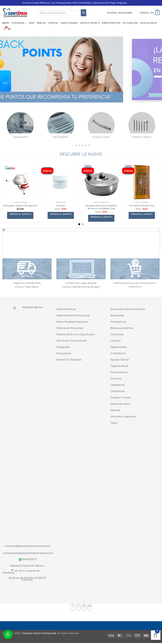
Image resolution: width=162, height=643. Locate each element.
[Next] (155, 231)
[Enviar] (83, 12)
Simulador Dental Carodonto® (20, 205)
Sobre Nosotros (111, 23)
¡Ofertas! (53, 23)
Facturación (130, 23)
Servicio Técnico (90, 23)
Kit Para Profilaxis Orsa (141, 205)
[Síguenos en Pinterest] (84, 607)
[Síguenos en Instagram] (78, 607)
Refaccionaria (69, 23)
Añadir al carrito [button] (20, 214)
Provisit (60, 205)
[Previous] (7, 231)
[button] (119, 13)
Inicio (5, 23)
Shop (31, 23)
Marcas (41, 23)
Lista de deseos (148, 23)
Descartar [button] (134, 2)
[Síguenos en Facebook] (72, 607)
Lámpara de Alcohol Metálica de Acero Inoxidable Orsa (101, 207)
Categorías (18, 23)
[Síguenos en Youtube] (89, 607)
